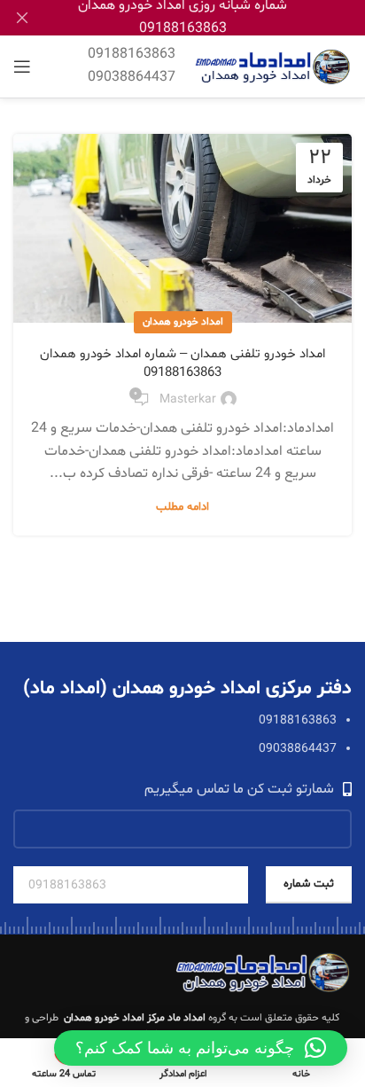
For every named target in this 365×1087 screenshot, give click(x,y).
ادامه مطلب (182, 507)
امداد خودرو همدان (183, 322)
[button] (200, 1048)
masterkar (187, 399)
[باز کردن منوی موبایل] (22, 66)
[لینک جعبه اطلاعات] (131, 66)
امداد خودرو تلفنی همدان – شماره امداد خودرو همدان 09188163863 (182, 363)
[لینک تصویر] (263, 972)
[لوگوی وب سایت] (272, 66)
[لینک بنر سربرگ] (209, 17)
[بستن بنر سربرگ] (22, 17)
